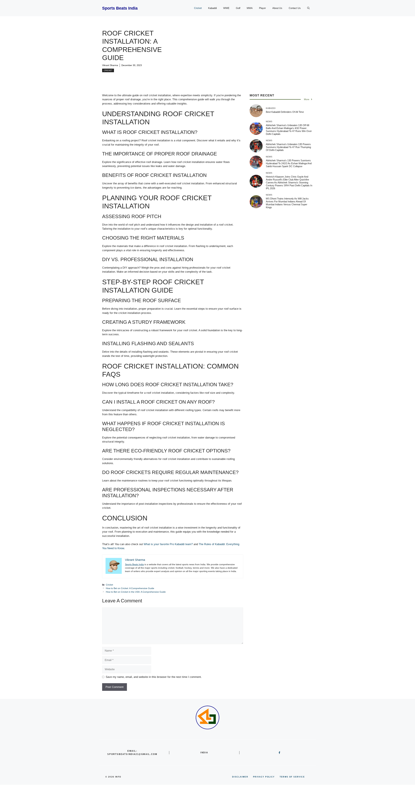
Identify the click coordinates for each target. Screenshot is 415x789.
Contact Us (295, 8)
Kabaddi (212, 8)
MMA (250, 8)
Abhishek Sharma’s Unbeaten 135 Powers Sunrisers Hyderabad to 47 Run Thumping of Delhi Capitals (288, 147)
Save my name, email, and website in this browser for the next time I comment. (154, 676)
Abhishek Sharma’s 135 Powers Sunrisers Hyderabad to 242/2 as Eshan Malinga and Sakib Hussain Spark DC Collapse (289, 163)
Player (262, 8)
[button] (308, 8)
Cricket (198, 8)
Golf (238, 8)
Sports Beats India (120, 8)
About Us (277, 8)
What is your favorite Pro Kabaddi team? (168, 544)
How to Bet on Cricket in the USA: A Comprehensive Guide (136, 592)
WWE (226, 8)
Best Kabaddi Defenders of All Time (285, 112)
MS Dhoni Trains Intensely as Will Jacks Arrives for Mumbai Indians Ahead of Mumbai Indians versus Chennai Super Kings (287, 203)
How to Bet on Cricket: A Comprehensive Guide (130, 588)
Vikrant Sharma (110, 65)
